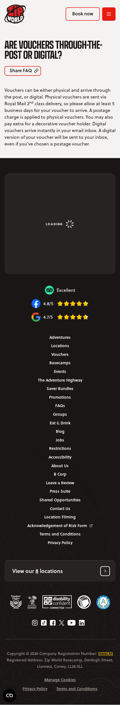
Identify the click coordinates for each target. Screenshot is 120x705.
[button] (60, 571)
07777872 (105, 653)
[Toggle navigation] (109, 14)
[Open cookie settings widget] (9, 695)
